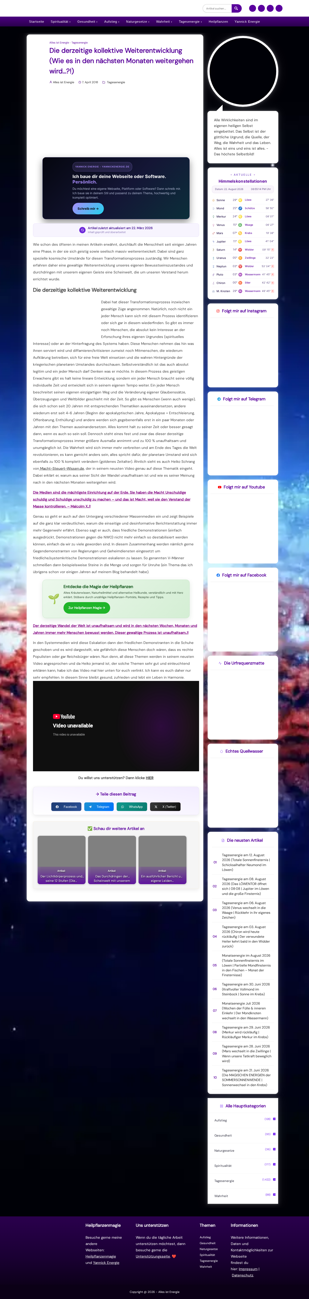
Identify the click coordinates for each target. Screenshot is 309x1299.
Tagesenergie (189, 21)
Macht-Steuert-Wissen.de (61, 468)
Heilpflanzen (218, 21)
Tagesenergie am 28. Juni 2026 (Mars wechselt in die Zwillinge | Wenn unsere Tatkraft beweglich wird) (246, 1053)
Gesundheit (86, 21)
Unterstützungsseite (153, 1256)
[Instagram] (261, 10)
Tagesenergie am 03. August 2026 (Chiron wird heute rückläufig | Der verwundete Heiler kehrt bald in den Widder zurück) (246, 937)
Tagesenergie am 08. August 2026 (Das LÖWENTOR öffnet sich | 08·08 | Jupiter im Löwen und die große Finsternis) (245, 886)
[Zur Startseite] (55, 1250)
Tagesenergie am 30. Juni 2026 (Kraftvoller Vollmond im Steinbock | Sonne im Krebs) (246, 989)
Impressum (248, 1269)
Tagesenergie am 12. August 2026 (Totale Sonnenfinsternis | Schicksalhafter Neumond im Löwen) (246, 862)
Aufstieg (110, 21)
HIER (149, 777)
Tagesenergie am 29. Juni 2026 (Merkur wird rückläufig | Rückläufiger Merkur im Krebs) (246, 1032)
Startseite (36, 21)
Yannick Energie (247, 21)
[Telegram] (270, 10)
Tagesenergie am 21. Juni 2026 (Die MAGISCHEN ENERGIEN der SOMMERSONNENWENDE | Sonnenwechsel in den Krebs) (246, 1077)
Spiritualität (59, 21)
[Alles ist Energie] (59, 8)
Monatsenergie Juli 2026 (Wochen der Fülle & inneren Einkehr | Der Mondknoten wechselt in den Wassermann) (245, 1010)
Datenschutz (242, 1275)
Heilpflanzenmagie (101, 1256)
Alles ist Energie (59, 42)
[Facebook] (252, 10)
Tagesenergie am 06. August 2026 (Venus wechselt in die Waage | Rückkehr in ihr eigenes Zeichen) (246, 910)
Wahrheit (163, 21)
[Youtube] (279, 10)
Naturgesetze (136, 21)
